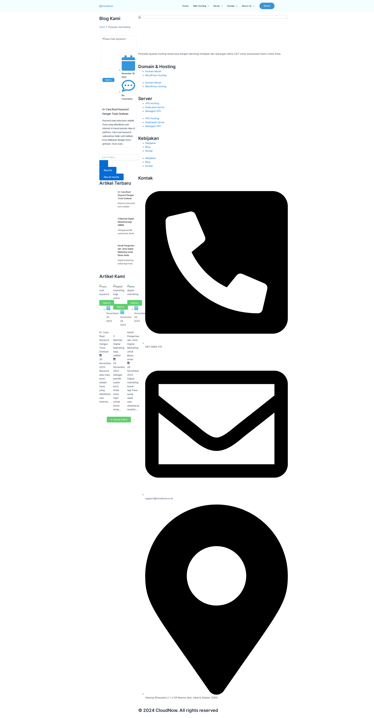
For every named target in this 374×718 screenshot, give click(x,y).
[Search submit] (103, 163)
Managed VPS (153, 111)
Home (102, 27)
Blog (147, 146)
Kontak (149, 150)
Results (108, 170)
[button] (267, 5)
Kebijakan (150, 143)
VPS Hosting (152, 103)
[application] (207, 6)
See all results (111, 176)
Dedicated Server (155, 107)
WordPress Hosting (155, 75)
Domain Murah (153, 71)
